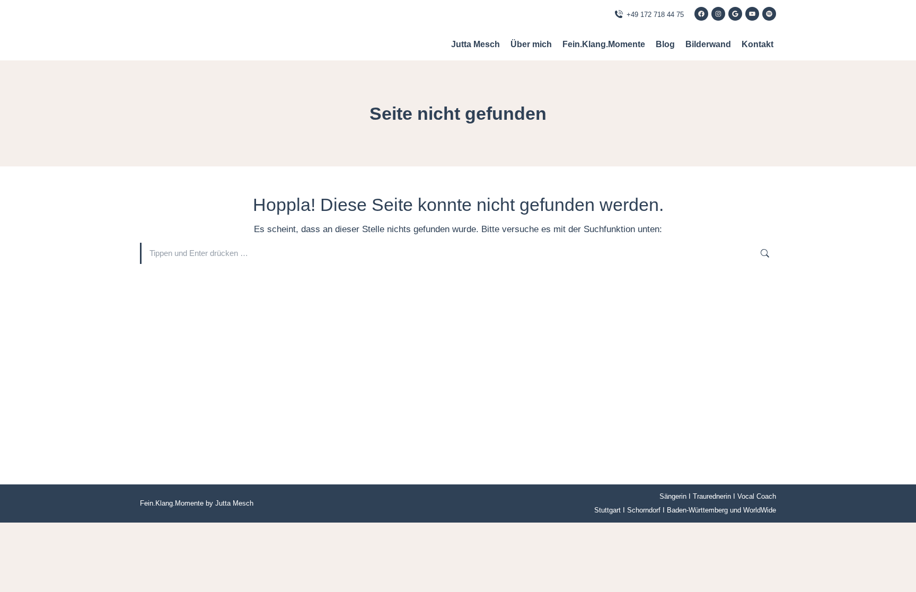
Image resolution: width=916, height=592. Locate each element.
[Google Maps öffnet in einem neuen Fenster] (735, 14)
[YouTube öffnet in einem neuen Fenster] (752, 14)
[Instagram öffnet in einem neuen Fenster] (718, 14)
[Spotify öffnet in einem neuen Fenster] (769, 14)
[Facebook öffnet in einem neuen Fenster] (701, 14)
